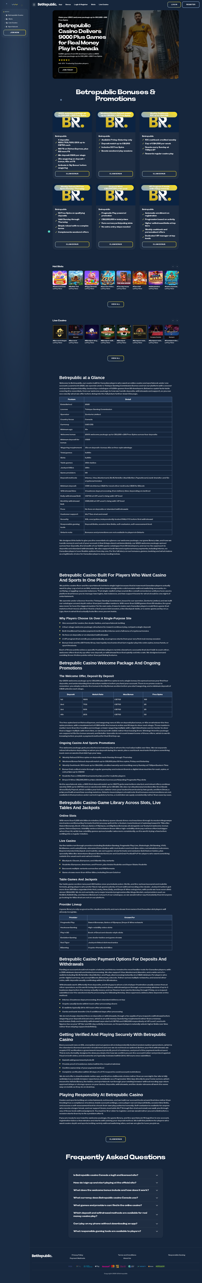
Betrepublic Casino (15, 15)
